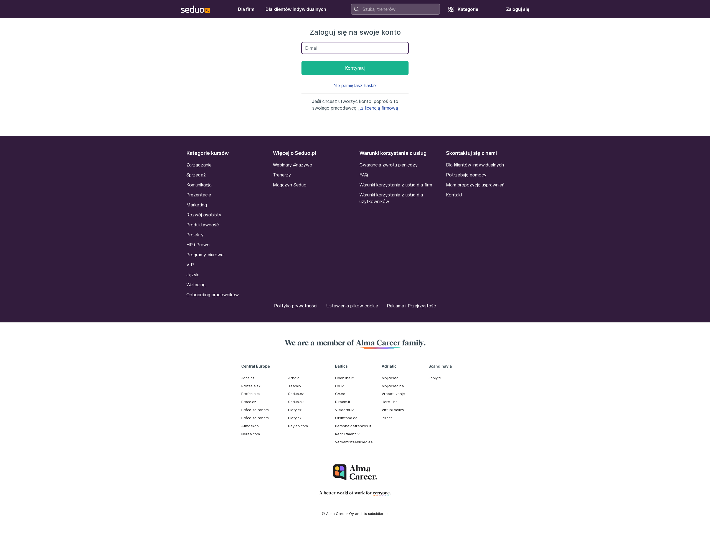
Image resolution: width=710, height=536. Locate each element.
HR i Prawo (198, 244)
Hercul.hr (389, 402)
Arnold (294, 378)
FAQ (363, 175)
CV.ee (340, 393)
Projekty (195, 234)
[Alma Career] (355, 472)
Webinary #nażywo (292, 165)
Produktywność (202, 224)
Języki (192, 274)
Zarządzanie (199, 165)
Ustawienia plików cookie (352, 306)
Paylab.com (298, 426)
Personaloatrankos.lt (353, 426)
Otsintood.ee (346, 418)
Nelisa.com (250, 434)
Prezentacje (198, 195)
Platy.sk (294, 418)
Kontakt (454, 195)
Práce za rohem (255, 418)
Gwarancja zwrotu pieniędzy (388, 165)
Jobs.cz (247, 378)
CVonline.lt (344, 378)
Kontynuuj (355, 68)
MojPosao (390, 378)
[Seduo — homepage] (195, 9)
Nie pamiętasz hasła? (355, 85)
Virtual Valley (393, 410)
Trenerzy (282, 175)
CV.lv (339, 386)
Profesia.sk (250, 386)
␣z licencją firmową (378, 108)
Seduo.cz (296, 393)
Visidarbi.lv (344, 410)
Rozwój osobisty (203, 215)
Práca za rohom (255, 410)
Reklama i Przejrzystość (411, 306)
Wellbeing (196, 284)
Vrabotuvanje (393, 393)
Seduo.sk (296, 402)
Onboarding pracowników (212, 294)
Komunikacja (199, 185)
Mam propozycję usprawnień (475, 185)
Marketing (196, 205)
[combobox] (395, 9)
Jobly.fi (434, 378)
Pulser (387, 418)
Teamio (294, 386)
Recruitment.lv (347, 434)
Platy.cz (294, 410)
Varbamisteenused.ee (354, 442)
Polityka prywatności (295, 306)
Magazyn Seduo (289, 185)
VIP (190, 264)
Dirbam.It (342, 402)
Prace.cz (248, 402)
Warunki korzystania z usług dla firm (395, 185)
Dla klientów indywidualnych (475, 165)
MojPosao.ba (393, 386)
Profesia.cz (250, 393)
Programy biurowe (205, 254)
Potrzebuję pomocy (466, 175)
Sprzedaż (196, 175)
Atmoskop (250, 426)
